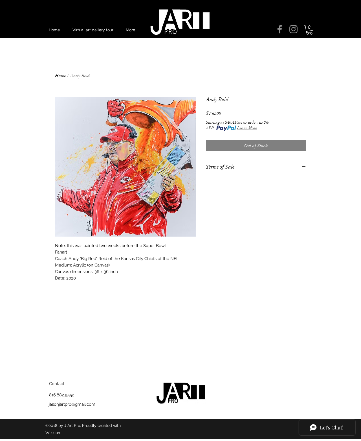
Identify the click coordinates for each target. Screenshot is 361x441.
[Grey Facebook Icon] (279, 29)
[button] (309, 30)
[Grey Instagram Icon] (293, 29)
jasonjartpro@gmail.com (72, 404)
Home (60, 75)
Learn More (247, 128)
